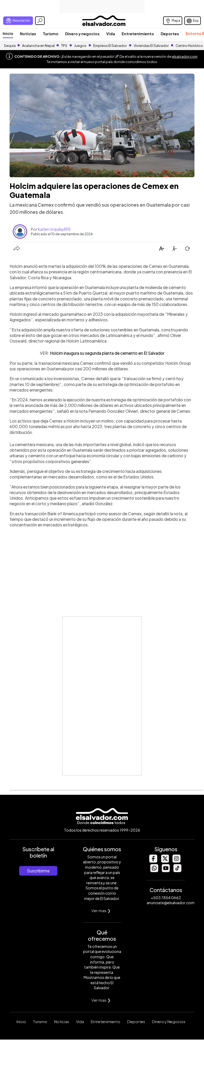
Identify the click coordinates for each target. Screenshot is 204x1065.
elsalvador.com (184, 56)
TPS (64, 45)
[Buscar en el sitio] (40, 20)
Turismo (50, 33)
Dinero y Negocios (168, 1021)
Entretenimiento (138, 33)
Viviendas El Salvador (151, 45)
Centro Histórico (189, 45)
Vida (110, 33)
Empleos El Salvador (110, 45)
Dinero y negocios (82, 33)
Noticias (28, 33)
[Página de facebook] (153, 861)
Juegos (80, 45)
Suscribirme (38, 870)
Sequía (10, 45)
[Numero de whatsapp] (154, 870)
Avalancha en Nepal (38, 45)
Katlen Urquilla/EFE (54, 229)
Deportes (170, 33)
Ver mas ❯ (101, 910)
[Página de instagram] (176, 861)
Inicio (8, 33)
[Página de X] (164, 861)
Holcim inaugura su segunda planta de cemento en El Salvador (107, 353)
